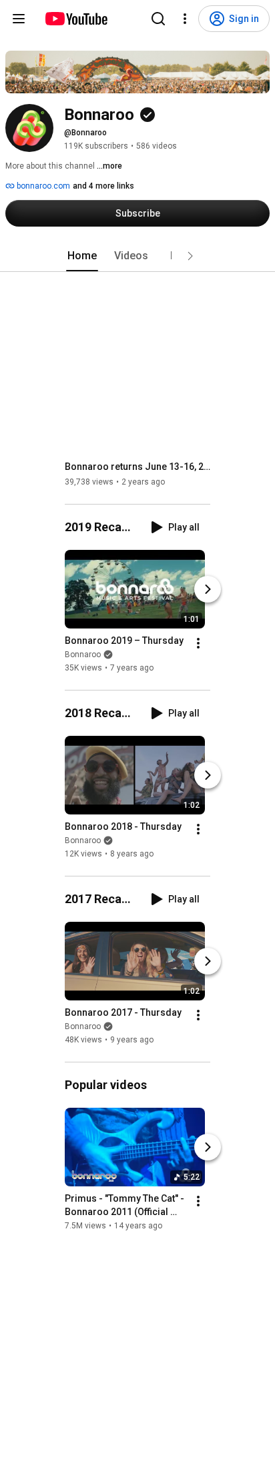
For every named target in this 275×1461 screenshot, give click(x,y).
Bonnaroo (83, 654)
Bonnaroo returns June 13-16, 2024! (138, 466)
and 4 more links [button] (103, 186)
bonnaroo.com (42, 186)
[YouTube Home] (76, 18)
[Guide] (19, 19)
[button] (190, 256)
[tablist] (137, 256)
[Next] (207, 589)
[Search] (158, 19)
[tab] (82, 256)
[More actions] (198, 643)
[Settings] (185, 19)
